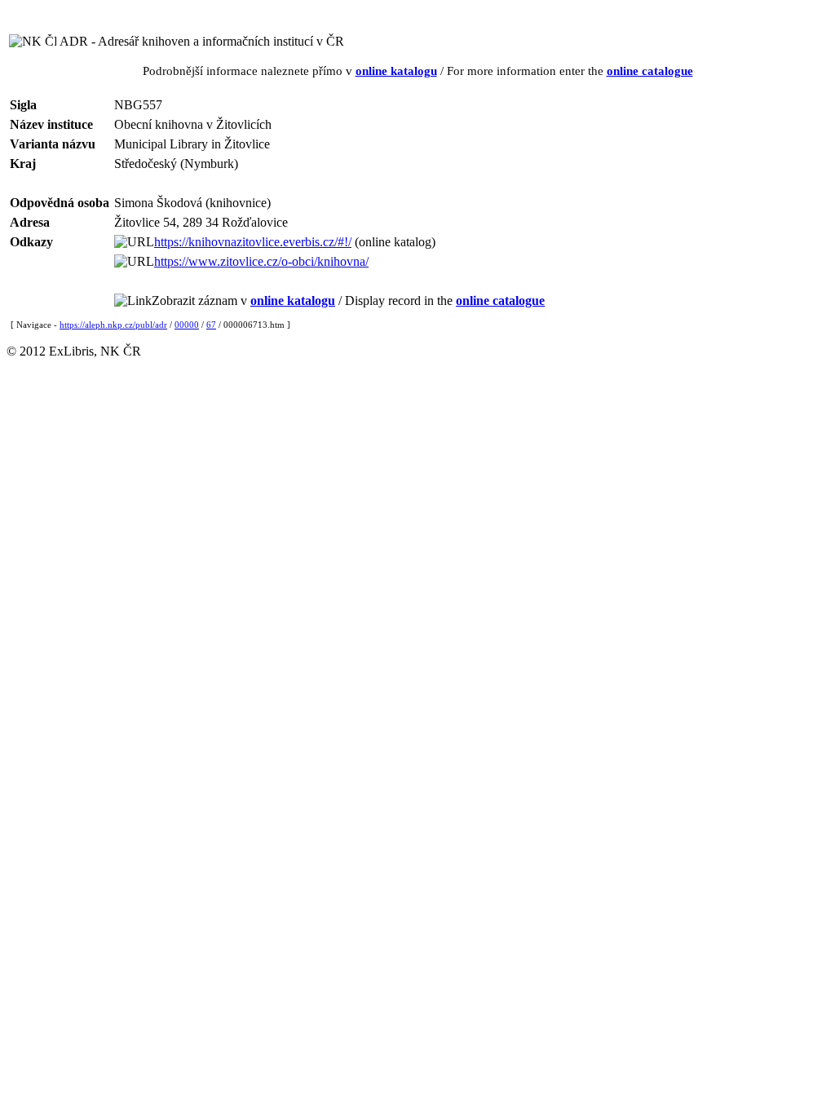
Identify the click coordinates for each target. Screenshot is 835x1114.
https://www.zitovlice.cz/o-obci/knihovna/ (261, 261)
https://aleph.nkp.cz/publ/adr (113, 324)
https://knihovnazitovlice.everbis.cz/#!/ (252, 242)
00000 (187, 324)
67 (211, 324)
